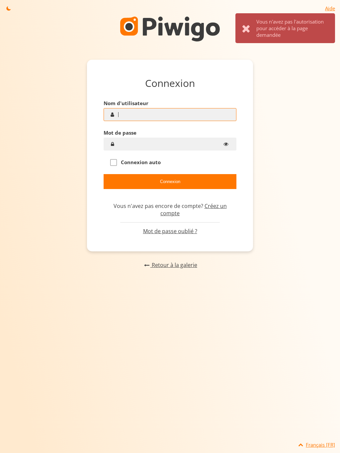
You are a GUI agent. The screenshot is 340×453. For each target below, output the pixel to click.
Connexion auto (140, 162)
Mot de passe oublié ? (170, 231)
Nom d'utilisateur (126, 103)
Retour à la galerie (173, 265)
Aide (330, 8)
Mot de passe (120, 132)
